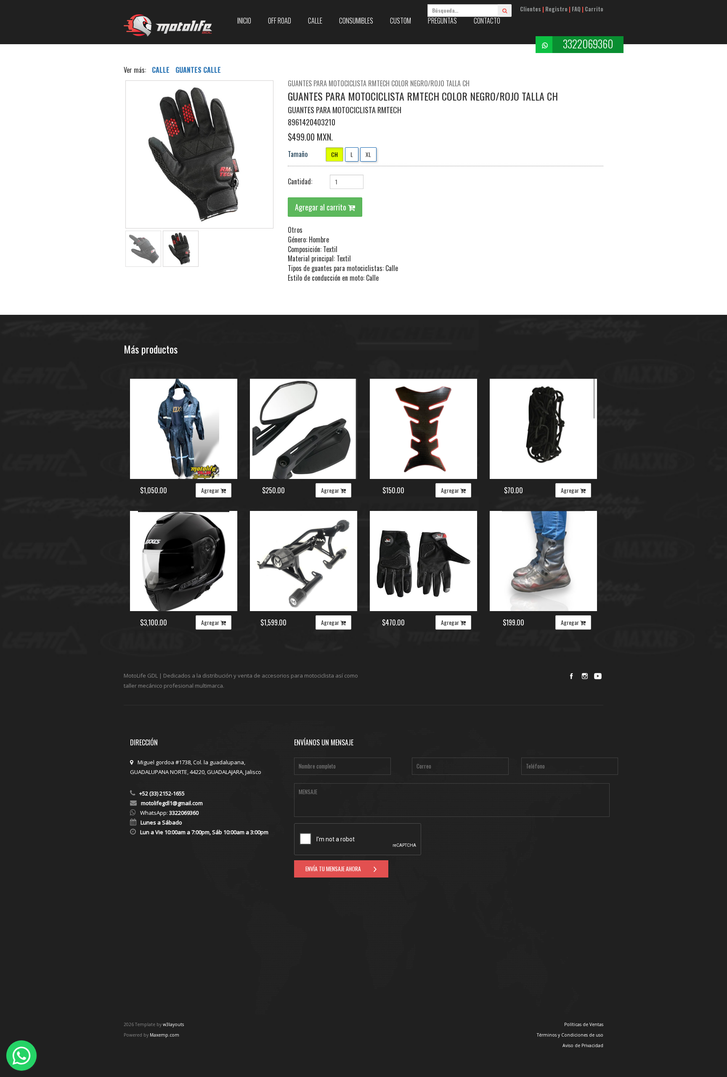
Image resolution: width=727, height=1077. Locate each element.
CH (334, 154)
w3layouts (173, 1024)
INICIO (244, 21)
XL (368, 154)
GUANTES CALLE (198, 70)
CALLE (161, 70)
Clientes (530, 9)
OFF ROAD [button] (279, 21)
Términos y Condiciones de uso (570, 1035)
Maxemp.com (164, 1035)
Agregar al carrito (321, 207)
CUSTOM (400, 21)
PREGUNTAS (442, 21)
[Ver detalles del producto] (183, 429)
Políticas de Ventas (583, 1024)
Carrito (594, 9)
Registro (556, 9)
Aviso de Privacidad (582, 1045)
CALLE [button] (315, 21)
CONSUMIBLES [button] (356, 21)
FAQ (576, 9)
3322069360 (588, 43)
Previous (112, 157)
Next (286, 157)
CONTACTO (487, 21)
